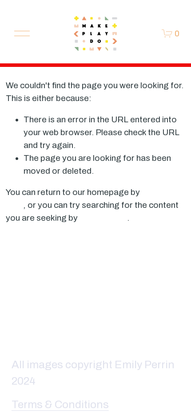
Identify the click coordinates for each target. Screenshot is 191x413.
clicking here (103, 217)
